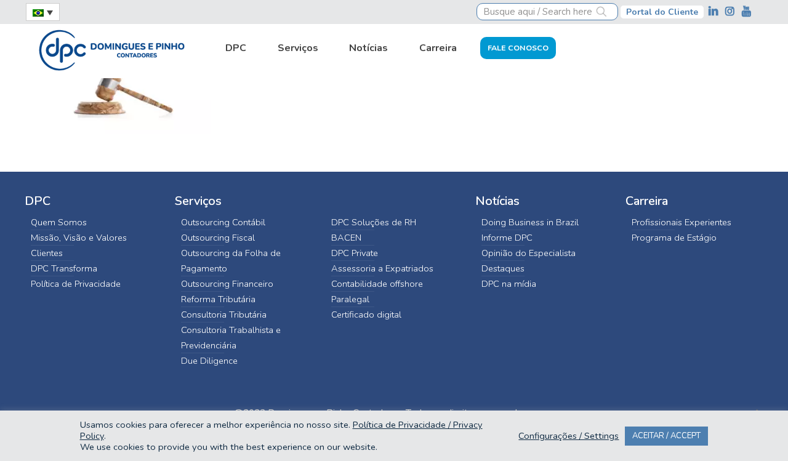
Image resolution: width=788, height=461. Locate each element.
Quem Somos (59, 222)
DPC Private (354, 253)
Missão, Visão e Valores (79, 237)
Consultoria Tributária (224, 314)
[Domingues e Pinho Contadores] (111, 49)
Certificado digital (366, 314)
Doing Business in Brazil (530, 222)
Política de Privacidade (76, 284)
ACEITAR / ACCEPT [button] (666, 435)
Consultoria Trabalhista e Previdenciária (231, 337)
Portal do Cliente (662, 12)
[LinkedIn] (714, 11)
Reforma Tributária (218, 299)
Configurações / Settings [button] (568, 435)
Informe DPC (507, 237)
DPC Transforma (64, 268)
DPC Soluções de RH (373, 222)
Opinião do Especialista (528, 253)
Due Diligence (209, 361)
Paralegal (350, 299)
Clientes (47, 253)
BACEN (346, 237)
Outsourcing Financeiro (227, 284)
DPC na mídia (508, 284)
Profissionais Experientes (681, 222)
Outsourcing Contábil (223, 222)
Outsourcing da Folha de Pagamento (231, 261)
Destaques (503, 268)
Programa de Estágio (674, 237)
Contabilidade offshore (377, 284)
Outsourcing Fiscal (218, 237)
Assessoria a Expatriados (382, 268)
